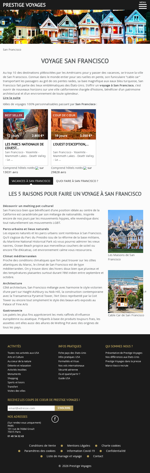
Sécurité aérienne (68, 369)
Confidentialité (116, 451)
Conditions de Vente (42, 445)
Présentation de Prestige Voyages (123, 353)
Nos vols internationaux (71, 365)
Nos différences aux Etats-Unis (122, 357)
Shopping (13, 378)
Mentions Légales (78, 445)
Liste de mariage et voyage (64, 456)
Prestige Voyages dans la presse (123, 361)
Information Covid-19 (81, 451)
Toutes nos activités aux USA (23, 353)
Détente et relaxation (19, 365)
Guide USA (64, 378)
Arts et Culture (16, 357)
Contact (98, 456)
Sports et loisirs (16, 382)
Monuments (14, 374)
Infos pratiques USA (69, 357)
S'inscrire (64, 408)
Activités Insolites (17, 369)
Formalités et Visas (68, 361)
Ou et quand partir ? (69, 374)
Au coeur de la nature (19, 361)
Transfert (13, 386)
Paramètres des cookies (39, 451)
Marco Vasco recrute (116, 365)
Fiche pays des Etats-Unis (72, 353)
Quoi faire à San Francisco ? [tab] (77, 181)
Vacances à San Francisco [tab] (31, 181)
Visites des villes (16, 390)
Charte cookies (111, 445)
